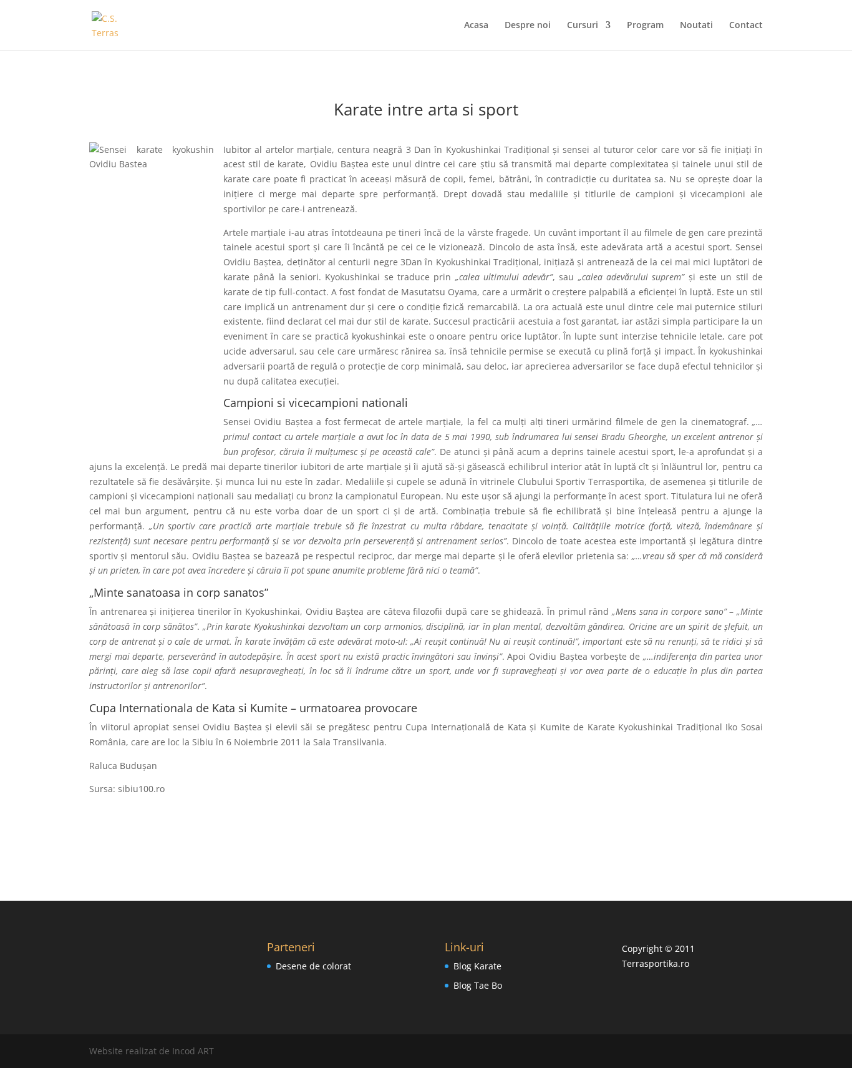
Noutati (696, 26)
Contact (746, 26)
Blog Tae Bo (477, 985)
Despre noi (528, 26)
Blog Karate (477, 966)
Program (645, 26)
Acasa (476, 26)
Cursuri (582, 26)
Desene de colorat (313, 966)
